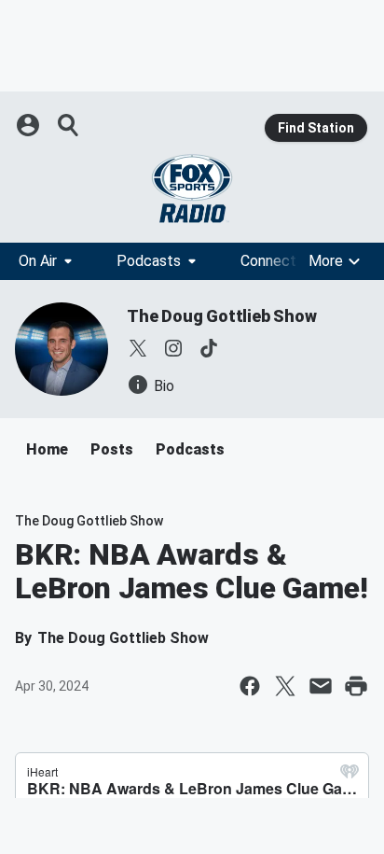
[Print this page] (356, 686)
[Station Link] (192, 188)
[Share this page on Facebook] (250, 686)
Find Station (316, 127)
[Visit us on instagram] (173, 348)
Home (47, 449)
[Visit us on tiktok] (209, 348)
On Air (38, 261)
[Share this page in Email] (321, 686)
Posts (111, 449)
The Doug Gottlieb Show (222, 316)
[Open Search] (69, 125)
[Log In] (30, 125)
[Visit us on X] (138, 348)
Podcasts (149, 261)
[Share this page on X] (285, 686)
